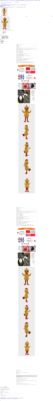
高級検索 (2, 6)
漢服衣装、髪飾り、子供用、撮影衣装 (6, 5)
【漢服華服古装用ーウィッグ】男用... (5, 38)
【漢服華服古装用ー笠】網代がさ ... (4, 37)
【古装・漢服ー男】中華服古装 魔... (4, 36)
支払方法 (5, 2)
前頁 (7, 389)
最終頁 (8, 389)
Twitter (7, 2)
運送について (2, 2)
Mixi (8, 2)
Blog (9, 2)
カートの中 (3, 3)
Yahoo (10, 2)
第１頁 (6, 389)
